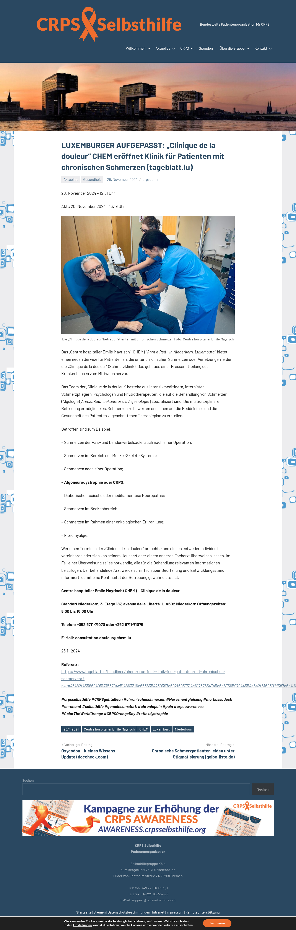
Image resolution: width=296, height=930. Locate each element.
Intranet (158, 912)
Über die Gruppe (232, 48)
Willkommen (136, 48)
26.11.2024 (71, 729)
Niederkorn (183, 729)
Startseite (84, 912)
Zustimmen (217, 923)
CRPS (184, 48)
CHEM (143, 729)
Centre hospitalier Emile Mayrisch (109, 729)
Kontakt (261, 48)
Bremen (100, 912)
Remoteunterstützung (202, 912)
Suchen (28, 780)
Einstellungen (82, 925)
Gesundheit (92, 179)
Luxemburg (161, 729)
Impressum (175, 912)
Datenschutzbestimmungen (129, 912)
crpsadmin (151, 179)
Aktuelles (163, 48)
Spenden (206, 48)
